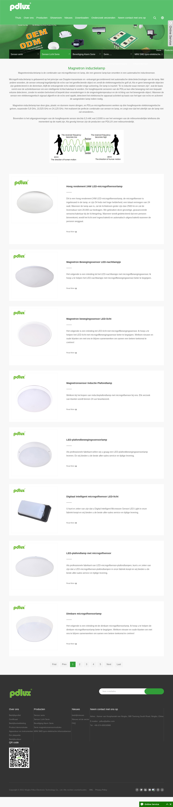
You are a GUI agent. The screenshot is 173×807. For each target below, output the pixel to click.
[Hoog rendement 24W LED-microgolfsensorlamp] (34, 175)
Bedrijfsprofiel (15, 715)
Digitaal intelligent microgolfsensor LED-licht (92, 496)
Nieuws (68, 17)
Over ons (29, 17)
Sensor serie (17, 54)
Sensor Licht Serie (51, 54)
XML (91, 790)
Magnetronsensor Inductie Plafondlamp (89, 383)
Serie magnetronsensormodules (47, 727)
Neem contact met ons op (132, 17)
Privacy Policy (101, 790)
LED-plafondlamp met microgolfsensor (88, 553)
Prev (64, 664)
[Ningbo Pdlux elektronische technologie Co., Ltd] (20, 5)
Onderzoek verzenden (103, 17)
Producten (41, 17)
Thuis (18, 17)
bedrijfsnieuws (78, 715)
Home (158, 50)
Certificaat (13, 719)
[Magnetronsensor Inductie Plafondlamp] (34, 372)
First (54, 664)
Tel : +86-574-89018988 (100, 725)
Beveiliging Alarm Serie (84, 54)
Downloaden (82, 17)
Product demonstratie (18, 727)
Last (119, 664)
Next (109, 664)
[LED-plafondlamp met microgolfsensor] (34, 542)
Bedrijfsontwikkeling (17, 723)
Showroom (56, 17)
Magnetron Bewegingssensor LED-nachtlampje (93, 262)
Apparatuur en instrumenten (21, 731)
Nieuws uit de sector (80, 719)
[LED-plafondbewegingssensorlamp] (34, 429)
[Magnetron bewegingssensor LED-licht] (34, 308)
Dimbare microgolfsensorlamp (84, 613)
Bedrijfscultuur (15, 739)
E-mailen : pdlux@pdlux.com (102, 721)
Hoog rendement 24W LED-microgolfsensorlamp (94, 186)
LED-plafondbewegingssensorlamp (86, 439)
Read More (71, 231)
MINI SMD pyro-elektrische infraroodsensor (52, 731)
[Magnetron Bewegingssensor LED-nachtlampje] (34, 251)
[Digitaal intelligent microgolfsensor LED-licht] (34, 485)
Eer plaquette (15, 735)
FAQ (74, 723)
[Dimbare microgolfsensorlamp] (34, 603)
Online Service (152, 804)
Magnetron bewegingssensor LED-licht (88, 318)
